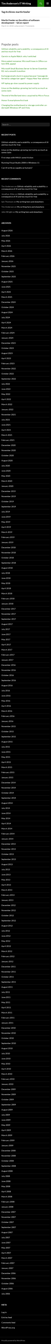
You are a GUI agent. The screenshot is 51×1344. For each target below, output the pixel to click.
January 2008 (7, 1207)
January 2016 (7, 721)
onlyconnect (19, 26)
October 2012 (7, 915)
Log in (4, 1312)
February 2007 (7, 1263)
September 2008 (8, 1166)
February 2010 (7, 1079)
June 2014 (5, 813)
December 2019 (8, 491)
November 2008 (8, 1155)
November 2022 (8, 368)
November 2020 (8, 450)
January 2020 (7, 486)
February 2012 (7, 956)
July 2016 (5, 690)
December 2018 (8, 547)
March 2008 (6, 1196)
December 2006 (8, 1273)
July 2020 (5, 465)
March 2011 (6, 1012)
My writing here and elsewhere (29, 201)
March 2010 (6, 1074)
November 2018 (8, 552)
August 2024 (7, 312)
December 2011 (8, 966)
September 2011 (8, 982)
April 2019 (6, 527)
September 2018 (8, 563)
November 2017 (8, 614)
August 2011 (7, 987)
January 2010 (7, 1084)
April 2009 (6, 1130)
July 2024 (5, 317)
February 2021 (7, 440)
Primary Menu (47, 3)
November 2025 (8, 266)
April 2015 (6, 762)
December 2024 (8, 302)
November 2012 (8, 910)
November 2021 (8, 414)
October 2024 (7, 307)
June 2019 (5, 517)
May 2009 (5, 1125)
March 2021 (6, 435)
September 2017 (8, 619)
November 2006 (8, 1278)
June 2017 (5, 634)
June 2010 (5, 1058)
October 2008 (7, 1161)
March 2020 (6, 481)
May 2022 (5, 394)
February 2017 (7, 655)
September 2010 (8, 1043)
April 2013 (6, 885)
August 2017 (7, 624)
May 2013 (5, 879)
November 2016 (8, 670)
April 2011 (6, 1007)
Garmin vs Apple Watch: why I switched (18, 56)
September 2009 (8, 1104)
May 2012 (5, 941)
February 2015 (7, 772)
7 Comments (29, 26)
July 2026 (5, 235)
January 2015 (7, 777)
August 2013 (7, 864)
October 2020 (7, 455)
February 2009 (7, 1140)
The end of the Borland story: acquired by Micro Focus (25, 95)
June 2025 (5, 287)
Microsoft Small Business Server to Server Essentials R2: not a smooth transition (24, 69)
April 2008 (6, 1191)
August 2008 (7, 1171)
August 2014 (7, 803)
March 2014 (6, 828)
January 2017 (7, 660)
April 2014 (6, 823)
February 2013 (7, 895)
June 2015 (5, 752)
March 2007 (6, 1258)
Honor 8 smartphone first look (14, 100)
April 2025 (6, 292)
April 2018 (6, 588)
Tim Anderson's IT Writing (16, 3)
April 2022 (6, 399)
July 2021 (5, 419)
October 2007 (7, 1222)
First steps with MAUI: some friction (17, 157)
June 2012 (5, 936)
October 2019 (7, 501)
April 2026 (6, 246)
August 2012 (7, 925)
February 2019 (7, 537)
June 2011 (5, 997)
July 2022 (5, 384)
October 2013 (7, 854)
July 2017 (5, 629)
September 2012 (8, 920)
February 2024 (7, 333)
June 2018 (5, 578)
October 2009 (7, 1099)
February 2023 (7, 363)
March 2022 (6, 404)
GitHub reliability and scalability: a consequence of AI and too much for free (24, 187)
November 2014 (8, 787)
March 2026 (6, 251)
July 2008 (5, 1176)
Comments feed (8, 1322)
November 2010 (8, 1033)
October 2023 (7, 348)
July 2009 (5, 1115)
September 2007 (8, 1227)
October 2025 (7, 271)
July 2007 (5, 1237)
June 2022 (5, 389)
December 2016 (8, 665)
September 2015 (8, 736)
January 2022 (7, 409)
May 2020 (5, 476)
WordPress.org (8, 1327)
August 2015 (7, 741)
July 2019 (5, 511)
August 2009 (7, 1109)
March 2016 (6, 711)
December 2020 (8, 445)
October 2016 (7, 675)
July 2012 (5, 931)
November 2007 (8, 1217)
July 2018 (5, 573)
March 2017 (6, 649)
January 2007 (7, 1268)
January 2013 (7, 900)
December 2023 (8, 343)
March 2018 (6, 593)
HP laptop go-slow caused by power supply (20, 83)
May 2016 (5, 701)
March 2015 (6, 767)
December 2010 (8, 1028)
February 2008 (7, 1201)
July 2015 (5, 747)
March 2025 (6, 297)
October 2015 (7, 731)
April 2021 (6, 430)
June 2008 (5, 1181)
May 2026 (5, 241)
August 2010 (7, 1048)
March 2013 (6, 890)
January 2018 (7, 603)
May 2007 (5, 1247)
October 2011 (7, 977)
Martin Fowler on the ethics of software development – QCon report (20, 21)
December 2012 (8, 905)
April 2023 (6, 358)
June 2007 (5, 1242)
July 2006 (5, 1293)
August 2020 (7, 460)
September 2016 (8, 680)
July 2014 (5, 808)
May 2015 (5, 757)
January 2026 (7, 261)
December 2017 (8, 609)
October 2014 (7, 793)
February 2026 (7, 256)
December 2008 (8, 1150)
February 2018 (7, 598)
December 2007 (8, 1212)
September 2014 (8, 798)
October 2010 (7, 1038)
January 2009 (7, 1145)
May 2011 (5, 1002)
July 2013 (5, 869)
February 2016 (7, 716)
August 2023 (7, 353)
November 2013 (8, 849)
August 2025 (7, 281)
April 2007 (6, 1253)
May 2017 (5, 639)
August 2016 (7, 685)
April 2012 (6, 946)
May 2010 (5, 1063)
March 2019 (6, 532)
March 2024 (6, 327)
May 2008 (5, 1186)
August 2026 (7, 230)
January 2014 (7, 839)
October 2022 (7, 373)
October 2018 (7, 557)
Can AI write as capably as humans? (16, 168)
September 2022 (8, 379)
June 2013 (5, 874)
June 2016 (5, 695)
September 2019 (8, 506)
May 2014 (5, 818)
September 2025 (8, 276)
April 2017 (6, 644)
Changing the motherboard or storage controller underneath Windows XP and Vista (24, 106)
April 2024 (6, 322)
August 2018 (7, 568)
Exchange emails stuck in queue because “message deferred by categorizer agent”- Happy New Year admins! (25, 77)
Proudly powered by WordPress (13, 1340)
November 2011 (8, 971)
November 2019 (8, 496)
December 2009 (8, 1089)
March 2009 (6, 1135)
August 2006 (7, 1288)
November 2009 (8, 1094)
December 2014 (8, 782)
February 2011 (7, 1017)
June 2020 (5, 471)
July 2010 (5, 1053)
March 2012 (6, 951)
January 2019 (7, 542)
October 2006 (7, 1283)
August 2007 (7, 1232)
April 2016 (6, 706)
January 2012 (7, 961)
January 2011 (7, 1023)
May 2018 (5, 583)
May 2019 (5, 522)
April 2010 (6, 1069)
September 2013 (8, 859)
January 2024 (7, 338)
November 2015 (8, 726)
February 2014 (7, 833)
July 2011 (5, 992)
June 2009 (5, 1120)
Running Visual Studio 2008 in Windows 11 (20, 162)
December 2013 (8, 844)
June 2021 (5, 425)
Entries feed (6, 1317)
